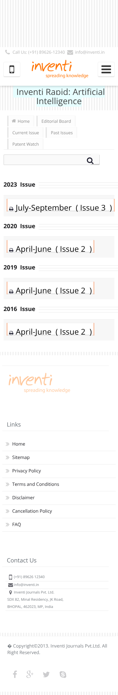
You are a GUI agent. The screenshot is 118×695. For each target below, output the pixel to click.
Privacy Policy (26, 471)
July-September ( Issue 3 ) (64, 207)
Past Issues (62, 133)
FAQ (16, 524)
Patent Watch (25, 144)
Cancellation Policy (32, 511)
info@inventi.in (90, 52)
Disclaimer (23, 498)
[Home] (38, 393)
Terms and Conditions (35, 484)
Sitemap (21, 457)
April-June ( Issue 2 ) (54, 249)
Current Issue (25, 133)
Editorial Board (56, 121)
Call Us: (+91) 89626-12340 (38, 52)
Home (24, 121)
